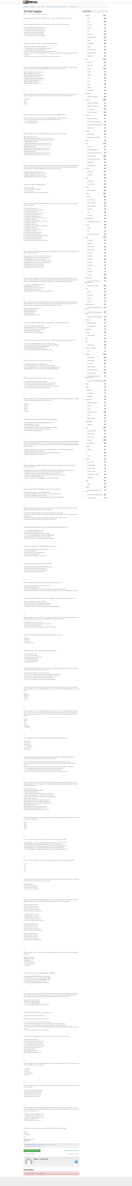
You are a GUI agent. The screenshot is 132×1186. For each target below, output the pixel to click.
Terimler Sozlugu (96, 49)
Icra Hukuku (96, 181)
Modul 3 (48, 6)
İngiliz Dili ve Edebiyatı (96, 106)
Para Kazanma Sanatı (95, 348)
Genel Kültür (96, 295)
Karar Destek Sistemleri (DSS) (96, 153)
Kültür (95, 288)
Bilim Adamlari (96, 246)
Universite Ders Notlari (96, 96)
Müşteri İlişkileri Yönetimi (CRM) (96, 494)
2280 (40, 1159)
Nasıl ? (96, 40)
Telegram (96, 424)
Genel (95, 143)
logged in (33, 1173)
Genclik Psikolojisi (96, 373)
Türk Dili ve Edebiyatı (96, 112)
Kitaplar (96, 298)
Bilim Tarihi (96, 65)
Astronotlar (96, 240)
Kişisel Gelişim (95, 277)
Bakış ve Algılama (96, 366)
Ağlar (96, 18)
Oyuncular (96, 262)
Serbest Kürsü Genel (96, 412)
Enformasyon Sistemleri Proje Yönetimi (94, 491)
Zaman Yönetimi (96, 498)
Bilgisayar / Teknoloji (96, 402)
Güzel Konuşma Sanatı (96, 285)
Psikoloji (95, 354)
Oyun (95, 341)
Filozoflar (96, 252)
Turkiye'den (96, 174)
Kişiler (95, 237)
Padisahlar (96, 265)
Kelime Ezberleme (96, 206)
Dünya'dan (96, 171)
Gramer (96, 196)
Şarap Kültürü (96, 162)
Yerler (95, 480)
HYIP (96, 351)
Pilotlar (96, 268)
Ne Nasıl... (95, 332)
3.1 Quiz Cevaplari (30, 1154)
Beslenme (96, 390)
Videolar (95, 459)
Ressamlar (96, 271)
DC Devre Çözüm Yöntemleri (96, 121)
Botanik (96, 71)
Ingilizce (95, 193)
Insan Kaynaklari (95, 218)
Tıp (95, 452)
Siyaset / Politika (96, 418)
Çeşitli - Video (96, 462)
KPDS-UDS (96, 209)
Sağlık (95, 387)
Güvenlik (96, 34)
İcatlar (96, 81)
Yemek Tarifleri (96, 335)
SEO (96, 231)
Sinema (96, 301)
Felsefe (95, 131)
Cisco (38, 6)
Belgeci (45, 14)
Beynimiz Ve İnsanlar (96, 370)
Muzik (96, 409)
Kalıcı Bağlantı (37, 1146)
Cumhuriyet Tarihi (96, 430)
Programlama (96, 43)
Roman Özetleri (96, 109)
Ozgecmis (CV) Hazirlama (96, 159)
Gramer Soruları (96, 199)
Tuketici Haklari (96, 184)
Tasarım (96, 46)
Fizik (96, 78)
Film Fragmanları (96, 465)
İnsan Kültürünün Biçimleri (96, 137)
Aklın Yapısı (96, 363)
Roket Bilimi (96, 90)
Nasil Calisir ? (96, 128)
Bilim (95, 59)
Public (95, 384)
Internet (95, 224)
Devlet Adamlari (96, 249)
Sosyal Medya (95, 421)
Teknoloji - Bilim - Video (96, 474)
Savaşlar (96, 440)
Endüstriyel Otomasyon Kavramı (96, 124)
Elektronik (95, 115)
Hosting (96, 227)
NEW (95, 338)
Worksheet (96, 215)
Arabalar (96, 146)
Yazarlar (96, 274)
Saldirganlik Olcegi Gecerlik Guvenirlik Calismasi (94, 377)
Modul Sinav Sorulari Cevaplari (59, 6)
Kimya (96, 84)
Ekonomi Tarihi (96, 434)
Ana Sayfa (26, 6)
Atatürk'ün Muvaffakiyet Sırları (96, 316)
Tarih (95, 427)
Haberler (95, 168)
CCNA (43, 6)
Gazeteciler (96, 256)
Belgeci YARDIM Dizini (96, 149)
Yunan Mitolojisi (96, 443)
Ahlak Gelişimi (96, 357)
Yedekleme (96, 56)
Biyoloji (96, 68)
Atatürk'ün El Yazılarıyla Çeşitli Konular (94, 313)
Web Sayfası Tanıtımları (96, 234)
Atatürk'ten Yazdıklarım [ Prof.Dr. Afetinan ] (94, 308)
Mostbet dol (95, 329)
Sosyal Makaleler (96, 165)
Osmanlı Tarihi (96, 437)
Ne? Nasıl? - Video (96, 471)
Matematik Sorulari (96, 323)
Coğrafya (96, 74)
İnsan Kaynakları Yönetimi (96, 221)
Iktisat (95, 187)
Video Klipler (96, 477)
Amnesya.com (96, 345)
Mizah (96, 405)
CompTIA (96, 24)
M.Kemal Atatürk (95, 304)
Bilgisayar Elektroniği (96, 118)
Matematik (95, 320)
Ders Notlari (95, 93)
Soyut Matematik (96, 326)
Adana (96, 484)
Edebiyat (95, 99)
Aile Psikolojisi (96, 360)
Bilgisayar (33, 6)
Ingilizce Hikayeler (96, 203)
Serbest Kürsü (95, 399)
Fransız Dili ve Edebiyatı (96, 103)
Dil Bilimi (96, 291)
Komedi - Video (96, 468)
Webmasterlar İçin (96, 53)
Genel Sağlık (96, 393)
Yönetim (95, 487)
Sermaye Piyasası (96, 190)
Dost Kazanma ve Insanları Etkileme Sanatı (94, 281)
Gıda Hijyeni (96, 396)
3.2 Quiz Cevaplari (72, 1154)
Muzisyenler (96, 259)
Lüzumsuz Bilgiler (96, 156)
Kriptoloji (96, 87)
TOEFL (96, 212)
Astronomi (96, 62)
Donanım (96, 28)
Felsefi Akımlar (96, 134)
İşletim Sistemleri (96, 37)
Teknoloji (95, 446)
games (95, 140)
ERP (96, 31)
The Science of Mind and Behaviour (96, 380)
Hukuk (95, 178)
